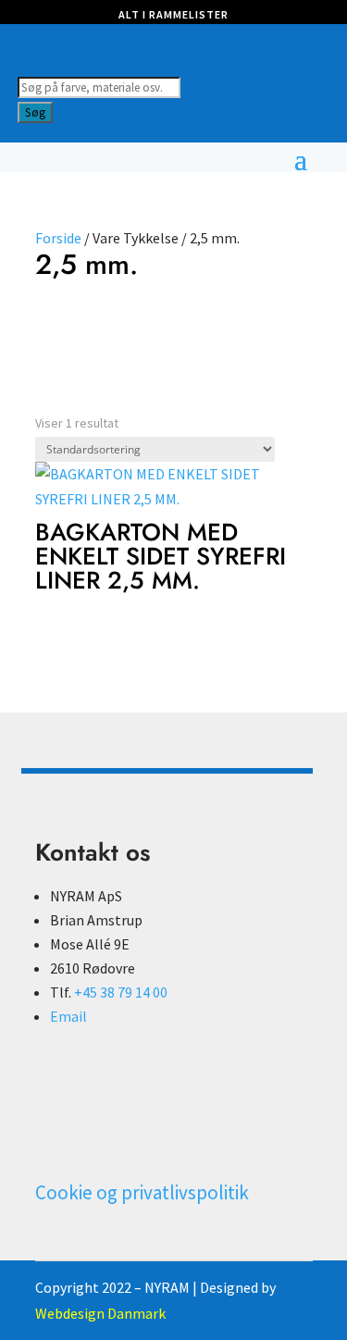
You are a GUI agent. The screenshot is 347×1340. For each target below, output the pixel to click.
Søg (35, 112)
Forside (58, 238)
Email (68, 1016)
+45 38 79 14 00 (120, 992)
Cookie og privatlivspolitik (142, 1192)
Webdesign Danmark (100, 1313)
